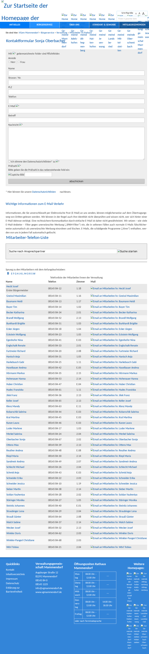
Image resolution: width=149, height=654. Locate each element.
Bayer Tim (11, 307)
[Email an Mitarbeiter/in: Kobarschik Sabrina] (115, 412)
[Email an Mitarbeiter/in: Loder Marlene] (112, 428)
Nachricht (13, 125)
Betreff (12, 115)
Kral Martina (12, 417)
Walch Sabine (13, 522)
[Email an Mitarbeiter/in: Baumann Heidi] (113, 301)
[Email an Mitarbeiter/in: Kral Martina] (111, 417)
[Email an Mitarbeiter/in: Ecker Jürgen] (111, 329)
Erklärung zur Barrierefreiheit (14, 590)
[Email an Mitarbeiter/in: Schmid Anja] (111, 472)
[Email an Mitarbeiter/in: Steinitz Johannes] (114, 505)
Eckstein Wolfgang (16, 334)
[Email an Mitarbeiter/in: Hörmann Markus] (114, 373)
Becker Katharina (15, 312)
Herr (13, 62)
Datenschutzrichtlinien (44, 192)
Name (11, 68)
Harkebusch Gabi (15, 362)
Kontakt (10, 570)
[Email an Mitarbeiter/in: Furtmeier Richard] (114, 351)
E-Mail (12, 106)
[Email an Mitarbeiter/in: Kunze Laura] (111, 423)
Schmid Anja (12, 472)
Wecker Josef (13, 528)
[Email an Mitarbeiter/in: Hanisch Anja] (111, 356)
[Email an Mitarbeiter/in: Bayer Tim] (110, 307)
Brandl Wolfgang (15, 318)
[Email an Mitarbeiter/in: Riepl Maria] (111, 456)
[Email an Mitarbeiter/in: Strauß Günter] (112, 517)
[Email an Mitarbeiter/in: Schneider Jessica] (114, 483)
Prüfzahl (12, 166)
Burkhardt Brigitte (15, 323)
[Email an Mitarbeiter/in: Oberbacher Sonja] (114, 439)
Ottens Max (12, 445)
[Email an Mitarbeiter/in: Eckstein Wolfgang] (114, 334)
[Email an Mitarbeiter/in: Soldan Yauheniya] (114, 494)
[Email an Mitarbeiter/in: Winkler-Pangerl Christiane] (119, 538)
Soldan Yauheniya (15, 494)
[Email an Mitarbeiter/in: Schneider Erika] (113, 478)
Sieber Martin (13, 489)
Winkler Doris (13, 533)
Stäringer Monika (15, 500)
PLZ (10, 87)
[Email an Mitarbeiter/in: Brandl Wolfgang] (113, 318)
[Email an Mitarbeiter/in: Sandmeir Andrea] (114, 461)
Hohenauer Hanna (16, 378)
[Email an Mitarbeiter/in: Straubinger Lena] (114, 511)
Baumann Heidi (14, 301)
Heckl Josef (12, 286)
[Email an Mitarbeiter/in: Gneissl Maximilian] (115, 296)
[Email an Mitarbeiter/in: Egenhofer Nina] (113, 340)
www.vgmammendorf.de (49, 592)
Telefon (12, 96)
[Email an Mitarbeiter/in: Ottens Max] (111, 445)
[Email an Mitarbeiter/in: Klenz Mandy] (111, 406)
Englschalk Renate (15, 345)
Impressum (12, 579)
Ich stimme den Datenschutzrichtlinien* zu (33, 161)
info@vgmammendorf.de (49, 588)
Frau (22, 62)
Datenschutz (12, 583)
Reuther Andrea (14, 450)
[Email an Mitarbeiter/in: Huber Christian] (113, 384)
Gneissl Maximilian (16, 296)
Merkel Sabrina (14, 434)
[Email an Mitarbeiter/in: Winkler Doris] (112, 533)
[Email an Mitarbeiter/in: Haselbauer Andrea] (115, 367)
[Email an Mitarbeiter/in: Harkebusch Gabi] (113, 362)
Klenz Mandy (13, 406)
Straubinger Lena (15, 511)
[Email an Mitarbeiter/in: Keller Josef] (111, 401)
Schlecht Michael (15, 467)
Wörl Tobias (12, 547)
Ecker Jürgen (12, 329)
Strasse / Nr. (14, 78)
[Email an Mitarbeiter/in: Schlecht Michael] (114, 467)
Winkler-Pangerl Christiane (20, 540)
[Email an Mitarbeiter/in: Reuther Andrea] (113, 450)
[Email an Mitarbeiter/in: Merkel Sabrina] (113, 434)
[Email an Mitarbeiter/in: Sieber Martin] (112, 489)
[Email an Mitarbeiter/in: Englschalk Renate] (114, 345)
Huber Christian (14, 384)
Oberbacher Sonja (15, 439)
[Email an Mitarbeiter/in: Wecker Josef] (112, 528)
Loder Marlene (14, 428)
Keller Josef (12, 401)
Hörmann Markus (15, 373)
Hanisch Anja (13, 356)
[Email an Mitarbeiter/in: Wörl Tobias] (111, 547)
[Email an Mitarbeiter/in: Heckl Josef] (111, 288)
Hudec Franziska (14, 390)
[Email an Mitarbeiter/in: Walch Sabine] (112, 522)
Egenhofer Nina (14, 340)
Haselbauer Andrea (16, 367)
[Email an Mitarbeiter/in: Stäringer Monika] (114, 500)
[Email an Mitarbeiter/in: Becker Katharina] (114, 312)
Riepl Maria (12, 456)
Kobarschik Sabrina (16, 412)
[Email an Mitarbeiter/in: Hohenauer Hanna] (114, 378)
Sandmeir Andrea (15, 461)
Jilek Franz (11, 395)
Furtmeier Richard (15, 351)
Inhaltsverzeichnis (15, 574)
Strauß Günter (13, 517)
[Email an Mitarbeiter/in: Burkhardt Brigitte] (114, 323)
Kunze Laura (12, 423)
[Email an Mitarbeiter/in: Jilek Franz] (110, 395)
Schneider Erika (14, 478)
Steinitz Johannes (15, 505)
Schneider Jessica (15, 483)
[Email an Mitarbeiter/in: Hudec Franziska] (113, 390)
